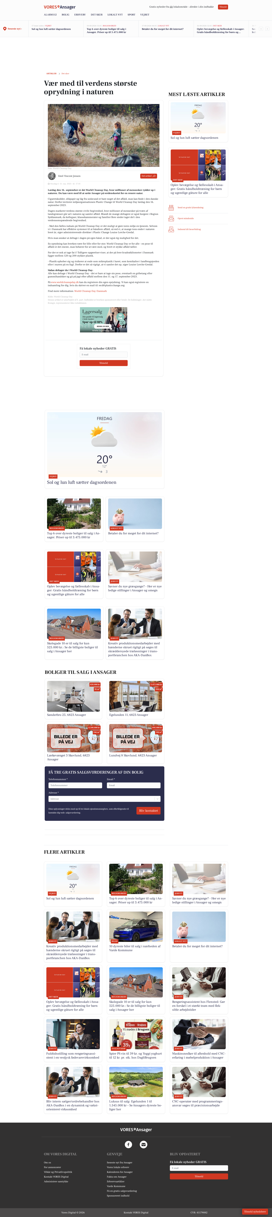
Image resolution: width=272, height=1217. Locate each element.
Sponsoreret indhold (118, 1195)
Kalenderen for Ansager (120, 1172)
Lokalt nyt (115, 14)
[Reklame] (103, 319)
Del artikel (147, 176)
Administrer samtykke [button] (56, 1181)
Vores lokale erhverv (118, 1167)
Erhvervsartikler (115, 1181)
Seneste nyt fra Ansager (119, 1162)
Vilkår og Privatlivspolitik (58, 1172)
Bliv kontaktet (148, 811)
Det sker (96, 14)
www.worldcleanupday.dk (65, 282)
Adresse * (53, 792)
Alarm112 (50, 14)
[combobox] (50, 799)
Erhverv (80, 14)
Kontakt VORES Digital (56, 1176)
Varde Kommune (116, 1186)
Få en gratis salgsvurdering (122, 1191)
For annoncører (52, 1167)
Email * (111, 779)
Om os (47, 1162)
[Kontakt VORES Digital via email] (143, 1144)
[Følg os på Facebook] (128, 1144)
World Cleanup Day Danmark (90, 291)
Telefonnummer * (58, 779)
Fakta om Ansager (116, 1176)
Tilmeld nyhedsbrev (255, 1211)
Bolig (65, 14)
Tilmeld (223, 7)
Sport (131, 14)
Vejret (144, 14)
